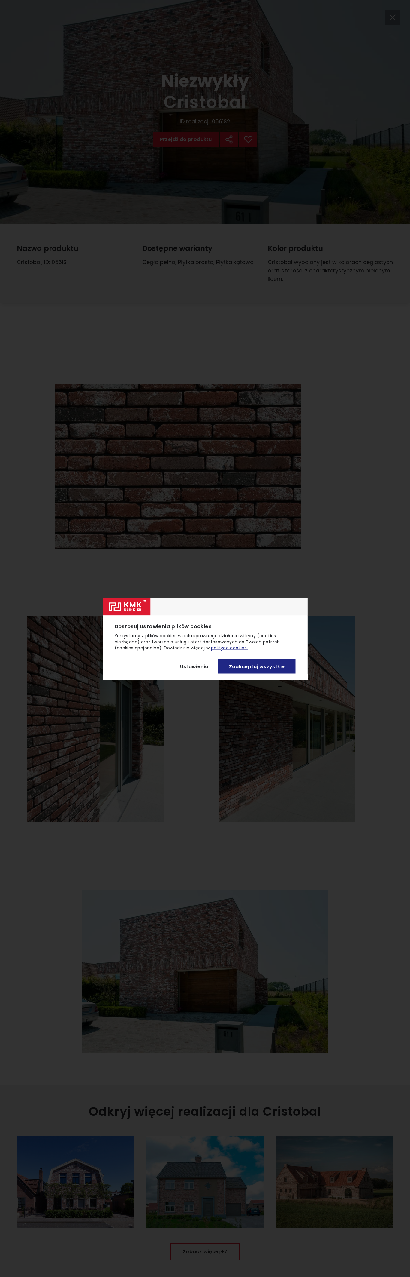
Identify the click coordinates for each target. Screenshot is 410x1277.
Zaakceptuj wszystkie (257, 666)
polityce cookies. (229, 648)
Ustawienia (194, 666)
